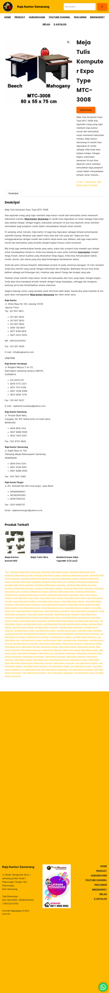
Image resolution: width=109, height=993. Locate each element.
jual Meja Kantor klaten (46, 630)
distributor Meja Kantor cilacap (47, 575)
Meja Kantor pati (46, 653)
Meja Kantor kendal (71, 650)
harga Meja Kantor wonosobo (33, 621)
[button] (68, 42)
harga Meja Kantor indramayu (28, 604)
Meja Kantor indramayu (31, 650)
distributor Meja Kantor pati (54, 582)
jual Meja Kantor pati (14, 634)
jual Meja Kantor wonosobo (26, 643)
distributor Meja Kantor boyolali (19, 575)
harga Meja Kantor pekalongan (29, 611)
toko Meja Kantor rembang (34, 673)
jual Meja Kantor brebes (77, 624)
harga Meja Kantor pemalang (57, 611)
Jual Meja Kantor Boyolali (54, 624)
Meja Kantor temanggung (21, 663)
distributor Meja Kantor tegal (61, 591)
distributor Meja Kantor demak (75, 575)
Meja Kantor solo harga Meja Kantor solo (51, 660)
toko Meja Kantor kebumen (35, 666)
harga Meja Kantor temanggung (75, 617)
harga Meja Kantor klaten (29, 608)
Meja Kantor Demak (86, 647)
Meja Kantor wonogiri (43, 663)
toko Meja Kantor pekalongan (54, 669)
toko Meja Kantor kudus (81, 666)
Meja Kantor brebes (49, 647)
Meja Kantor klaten (89, 650)
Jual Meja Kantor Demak (23, 627)
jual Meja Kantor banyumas (87, 621)
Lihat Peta (10, 357)
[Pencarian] (102, 6)
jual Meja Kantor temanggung (76, 640)
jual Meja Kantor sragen (31, 640)
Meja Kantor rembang (76, 656)
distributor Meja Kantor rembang (19, 588)
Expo (82, 595)
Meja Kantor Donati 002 (12, 559)
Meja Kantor (90, 182)
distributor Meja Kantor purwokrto (50, 585)
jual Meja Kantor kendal (24, 630)
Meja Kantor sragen (79, 660)
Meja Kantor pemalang (87, 653)
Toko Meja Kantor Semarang (60, 673)
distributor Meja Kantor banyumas (25, 572)
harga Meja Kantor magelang (77, 608)
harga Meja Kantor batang (51, 598)
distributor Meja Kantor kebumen (35, 578)
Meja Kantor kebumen (52, 650)
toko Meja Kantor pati (30, 669)
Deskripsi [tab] (13, 193)
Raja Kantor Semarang (33, 6)
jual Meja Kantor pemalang (35, 634)
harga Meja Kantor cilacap (48, 601)
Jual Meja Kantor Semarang (84, 637)
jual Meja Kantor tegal (52, 640)
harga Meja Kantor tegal (49, 617)
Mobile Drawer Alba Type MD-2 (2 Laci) (67, 559)
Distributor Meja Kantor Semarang (79, 588)
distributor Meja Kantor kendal (64, 578)
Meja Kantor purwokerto (33, 656)
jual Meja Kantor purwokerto (86, 634)
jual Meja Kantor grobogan (46, 627)
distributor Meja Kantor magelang (26, 582)
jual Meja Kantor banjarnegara (61, 621)
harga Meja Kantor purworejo (40, 614)
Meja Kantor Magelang (28, 653)
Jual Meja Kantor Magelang (90, 630)
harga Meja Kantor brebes (24, 601)
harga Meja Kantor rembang (66, 614)
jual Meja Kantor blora (32, 624)
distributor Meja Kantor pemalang (19, 585)
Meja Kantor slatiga (23, 660)
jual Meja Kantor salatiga (60, 637)
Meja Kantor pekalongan (65, 653)
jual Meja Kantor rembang (37, 637)
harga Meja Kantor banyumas (26, 598)
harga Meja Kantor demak (72, 601)
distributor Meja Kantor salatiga (48, 588)
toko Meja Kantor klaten (59, 666)
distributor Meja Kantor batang (55, 572)
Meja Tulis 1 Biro (39, 557)
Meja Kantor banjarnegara (50, 643)
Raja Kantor (16, 910)
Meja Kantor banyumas (73, 643)
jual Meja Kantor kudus (67, 630)
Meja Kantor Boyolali (31, 647)
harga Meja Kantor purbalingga (84, 611)
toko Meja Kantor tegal (84, 673)
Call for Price (86, 110)
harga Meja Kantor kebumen (54, 604)
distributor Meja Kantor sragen (34, 591)
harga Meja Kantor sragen (26, 617)
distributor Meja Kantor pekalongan (82, 582)
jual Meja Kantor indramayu (71, 627)
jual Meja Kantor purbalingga (60, 634)
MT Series (93, 185)
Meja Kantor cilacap (68, 647)
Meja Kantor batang (93, 643)
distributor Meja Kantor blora (82, 572)
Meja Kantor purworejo (55, 656)
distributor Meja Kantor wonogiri (32, 595)
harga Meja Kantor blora (75, 598)
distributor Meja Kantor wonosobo (63, 595)
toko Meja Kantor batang (87, 663)
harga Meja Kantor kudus (52, 608)
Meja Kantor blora (12, 647)
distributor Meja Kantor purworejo (82, 585)
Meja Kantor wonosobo (64, 663)
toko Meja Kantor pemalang (80, 669)
